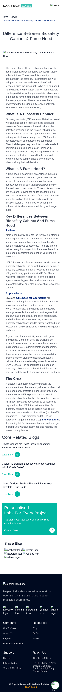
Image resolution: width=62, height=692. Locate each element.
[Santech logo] (17, 5)
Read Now (7, 454)
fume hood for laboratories (31, 298)
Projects (7, 638)
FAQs (36, 633)
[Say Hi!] (55, 685)
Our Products (9, 628)
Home (5, 17)
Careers (6, 658)
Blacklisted (31, 687)
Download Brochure (13, 643)
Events (36, 638)
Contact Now (11, 530)
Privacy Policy (10, 663)
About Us (7, 633)
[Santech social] (8, 610)
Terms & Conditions (12, 668)
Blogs (14, 17)
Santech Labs (50, 419)
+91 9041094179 (42, 658)
